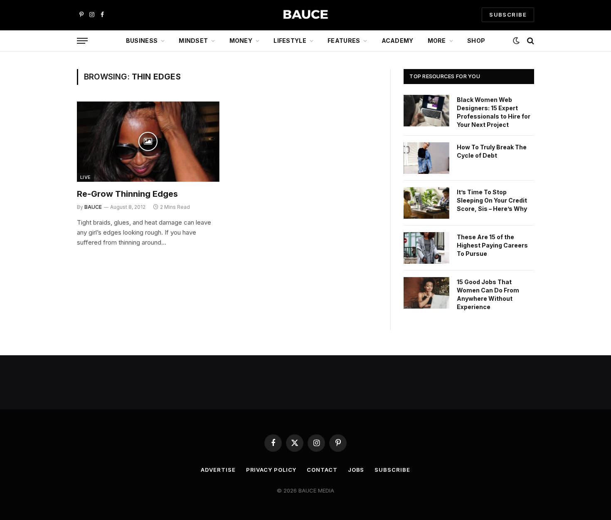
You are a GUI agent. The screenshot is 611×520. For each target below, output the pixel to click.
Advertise (218, 469)
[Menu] (82, 41)
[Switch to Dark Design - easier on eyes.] (516, 41)
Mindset (193, 40)
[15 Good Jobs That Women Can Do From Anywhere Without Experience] (426, 293)
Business (142, 40)
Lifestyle (289, 40)
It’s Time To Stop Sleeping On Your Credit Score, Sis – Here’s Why (492, 200)
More (437, 40)
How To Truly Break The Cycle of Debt (492, 151)
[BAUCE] (305, 14)
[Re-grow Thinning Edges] (148, 142)
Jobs (356, 469)
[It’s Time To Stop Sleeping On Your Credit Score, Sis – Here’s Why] (426, 203)
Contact (322, 469)
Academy (398, 40)
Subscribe (392, 469)
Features (344, 40)
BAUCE (93, 207)
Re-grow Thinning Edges (127, 194)
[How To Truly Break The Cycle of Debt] (426, 158)
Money (240, 40)
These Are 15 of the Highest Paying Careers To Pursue (492, 245)
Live (85, 177)
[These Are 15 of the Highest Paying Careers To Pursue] (426, 248)
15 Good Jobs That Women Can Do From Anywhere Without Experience (488, 294)
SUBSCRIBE (508, 14)
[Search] (529, 41)
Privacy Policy (271, 469)
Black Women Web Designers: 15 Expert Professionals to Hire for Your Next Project (493, 112)
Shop (476, 40)
